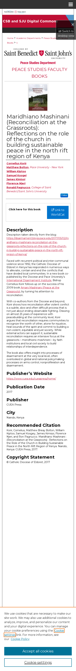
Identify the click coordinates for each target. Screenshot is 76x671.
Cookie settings (38, 662)
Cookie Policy (20, 639)
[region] (38, 639)
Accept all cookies (38, 651)
